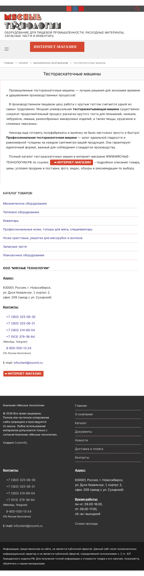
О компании (84, 414)
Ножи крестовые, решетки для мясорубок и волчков (42, 238)
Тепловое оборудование (21, 212)
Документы (83, 431)
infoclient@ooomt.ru (28, 363)
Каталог (23, 63)
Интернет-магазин (55, 47)
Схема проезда (86, 523)
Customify (21, 442)
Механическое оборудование (51, 63)
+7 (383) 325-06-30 (20, 317)
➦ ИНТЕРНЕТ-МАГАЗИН (72, 162)
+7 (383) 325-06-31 (20, 323)
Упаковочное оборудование (23, 255)
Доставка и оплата (89, 449)
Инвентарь (11, 221)
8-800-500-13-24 (18, 348)
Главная (9, 63)
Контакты (82, 457)
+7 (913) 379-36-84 (20, 336)
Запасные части (15, 246)
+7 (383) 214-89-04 (20, 330)
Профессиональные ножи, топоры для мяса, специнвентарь (47, 229)
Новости (81, 440)
